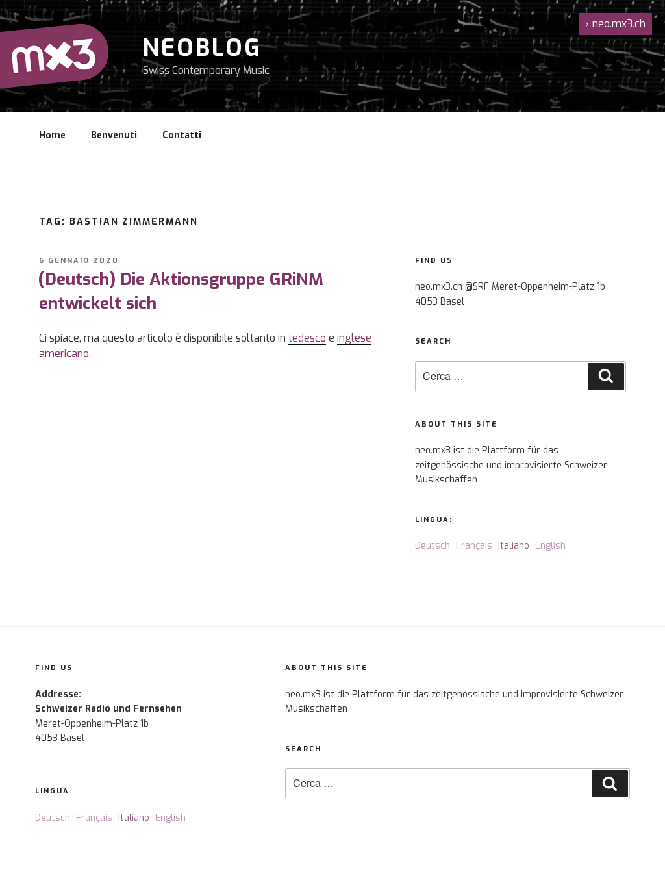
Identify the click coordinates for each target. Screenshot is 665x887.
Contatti (181, 135)
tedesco (307, 338)
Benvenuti (114, 135)
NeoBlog (202, 48)
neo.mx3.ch (615, 24)
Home (52, 135)
